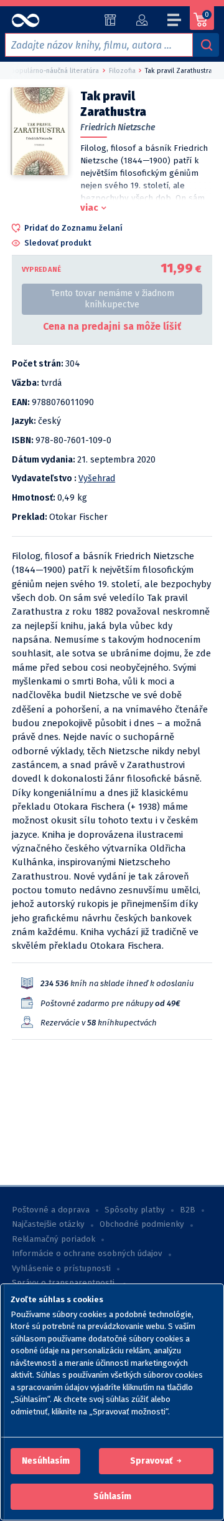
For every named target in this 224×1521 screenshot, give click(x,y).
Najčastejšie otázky (48, 1224)
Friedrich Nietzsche (117, 127)
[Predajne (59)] (110, 20)
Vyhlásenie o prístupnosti (61, 1269)
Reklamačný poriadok (53, 1239)
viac (89, 207)
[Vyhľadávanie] (206, 45)
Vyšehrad (96, 478)
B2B (187, 1210)
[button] (46, 1461)
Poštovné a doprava (51, 1210)
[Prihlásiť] (141, 20)
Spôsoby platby (135, 1210)
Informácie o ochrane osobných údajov (87, 1254)
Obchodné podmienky (142, 1224)
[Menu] (175, 22)
